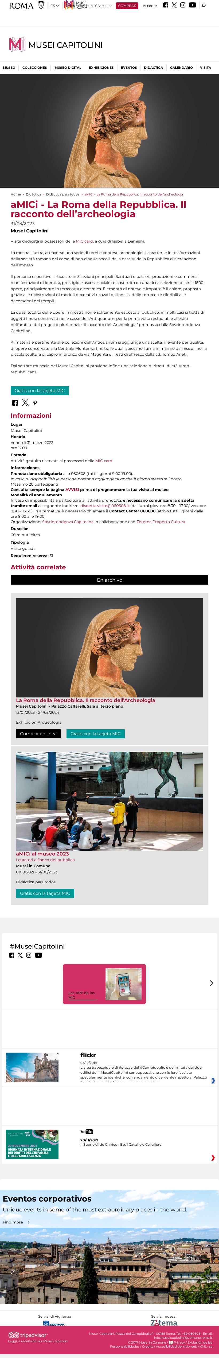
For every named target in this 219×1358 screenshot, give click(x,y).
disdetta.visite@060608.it (104, 505)
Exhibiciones (101, 68)
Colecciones (34, 68)
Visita (205, 68)
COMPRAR (127, 5)
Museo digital (68, 68)
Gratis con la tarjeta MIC (40, 390)
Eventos (129, 68)
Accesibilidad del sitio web (176, 1346)
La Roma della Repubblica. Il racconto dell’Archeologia (85, 700)
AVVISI (72, 489)
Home (16, 194)
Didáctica (153, 68)
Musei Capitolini (65, 45)
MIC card (84, 241)
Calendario (181, 68)
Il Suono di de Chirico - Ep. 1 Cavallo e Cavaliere (121, 1144)
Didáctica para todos (62, 194)
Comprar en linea (38, 733)
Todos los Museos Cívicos (86, 5)
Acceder (150, 5)
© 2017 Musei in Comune (147, 1342)
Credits (147, 1346)
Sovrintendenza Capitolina (67, 521)
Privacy (179, 1342)
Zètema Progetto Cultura (160, 521)
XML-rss (206, 1346)
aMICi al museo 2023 (42, 854)
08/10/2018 (143, 1072)
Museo (9, 68)
